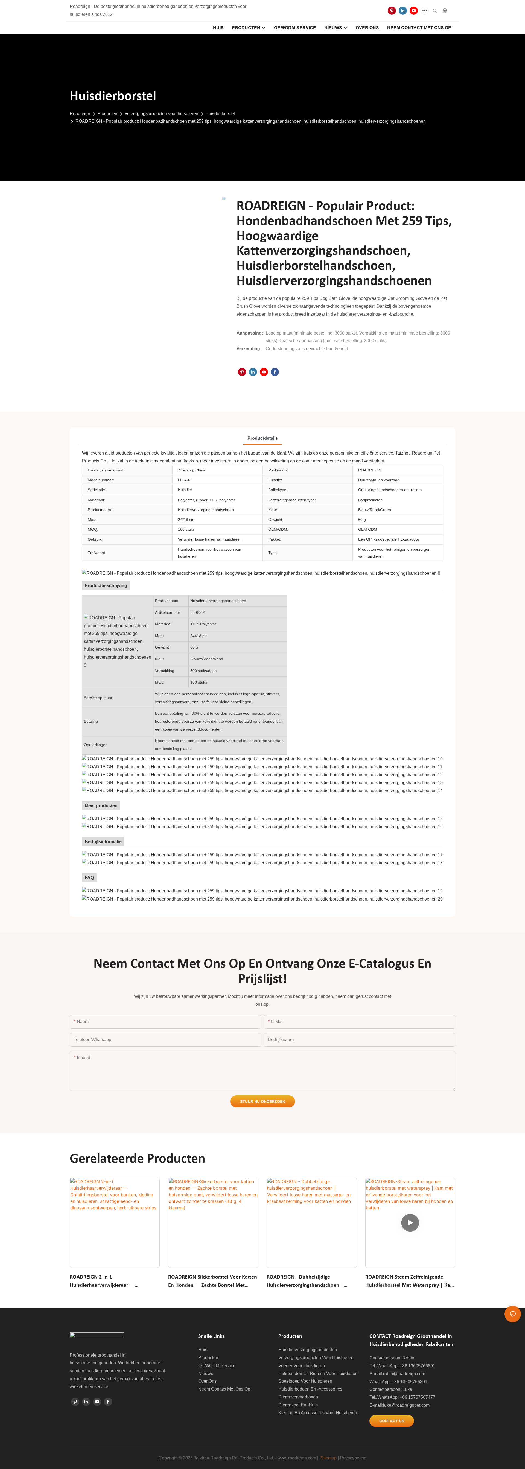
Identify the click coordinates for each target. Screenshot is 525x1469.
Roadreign (80, 113)
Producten (107, 113)
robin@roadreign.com (404, 1373)
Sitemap (328, 1458)
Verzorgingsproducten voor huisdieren (161, 113)
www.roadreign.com (297, 1458)
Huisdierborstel (220, 113)
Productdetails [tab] (262, 438)
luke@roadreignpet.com (406, 1405)
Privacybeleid (353, 1458)
